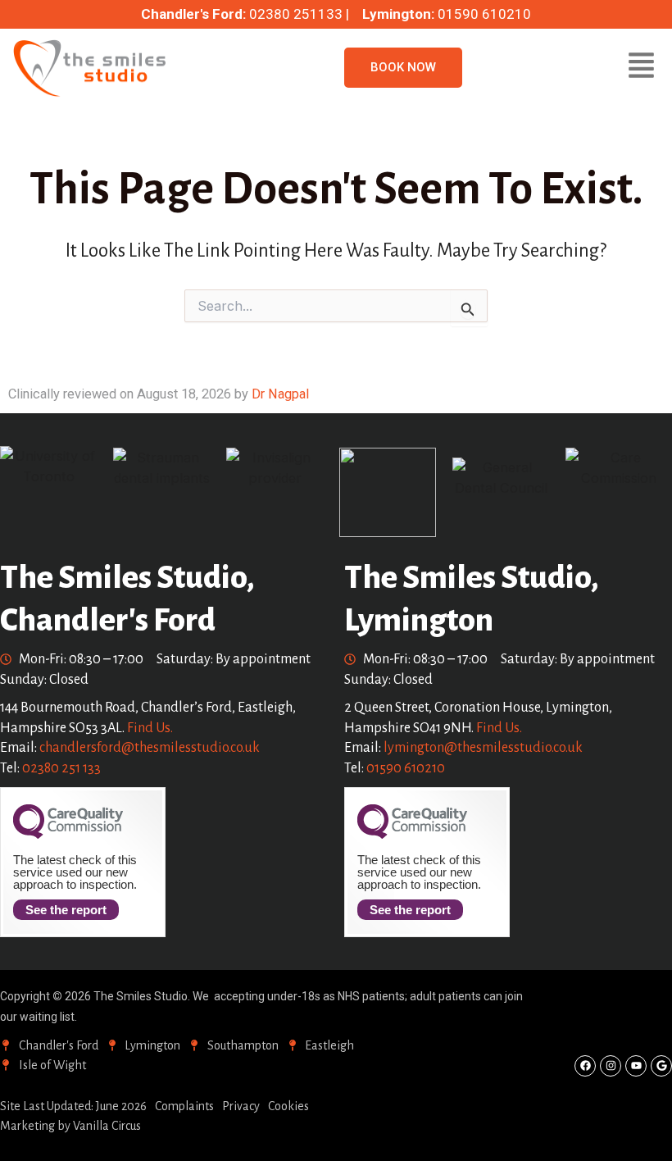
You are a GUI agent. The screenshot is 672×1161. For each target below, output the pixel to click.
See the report (66, 910)
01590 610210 (405, 768)
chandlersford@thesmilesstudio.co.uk (149, 747)
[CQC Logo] (68, 834)
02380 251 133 (61, 768)
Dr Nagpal (280, 394)
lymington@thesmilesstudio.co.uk (483, 747)
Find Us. (150, 728)
